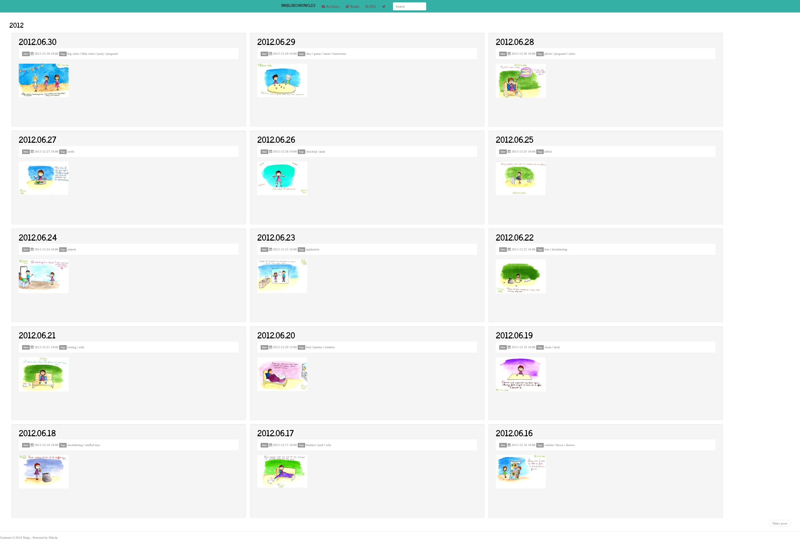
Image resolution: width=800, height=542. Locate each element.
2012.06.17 (275, 432)
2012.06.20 (276, 335)
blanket (311, 445)
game (317, 53)
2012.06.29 (276, 41)
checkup (311, 151)
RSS (373, 6)
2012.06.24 (38, 237)
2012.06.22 (515, 237)
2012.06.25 (514, 139)
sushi (71, 151)
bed (308, 347)
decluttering (559, 249)
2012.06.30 (37, 41)
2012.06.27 (37, 139)
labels (548, 151)
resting (72, 347)
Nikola (53, 537)
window (330, 347)
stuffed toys (92, 445)
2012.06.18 (37, 432)
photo (548, 53)
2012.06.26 (276, 139)
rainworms (339, 53)
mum (327, 53)
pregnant (112, 53)
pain (322, 151)
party (100, 53)
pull (320, 445)
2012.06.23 (276, 237)
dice (308, 53)
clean (548, 347)
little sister (88, 53)
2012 (16, 24)
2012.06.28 (515, 41)
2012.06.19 (514, 335)
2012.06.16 (514, 432)
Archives (332, 6)
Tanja (26, 537)
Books (354, 6)
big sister (73, 53)
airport (72, 249)
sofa (81, 347)
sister (572, 53)
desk (557, 347)
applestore (312, 249)
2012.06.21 (37, 335)
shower (570, 445)
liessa (559, 445)
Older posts (780, 523)
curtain (549, 445)
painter (317, 347)
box (547, 249)
